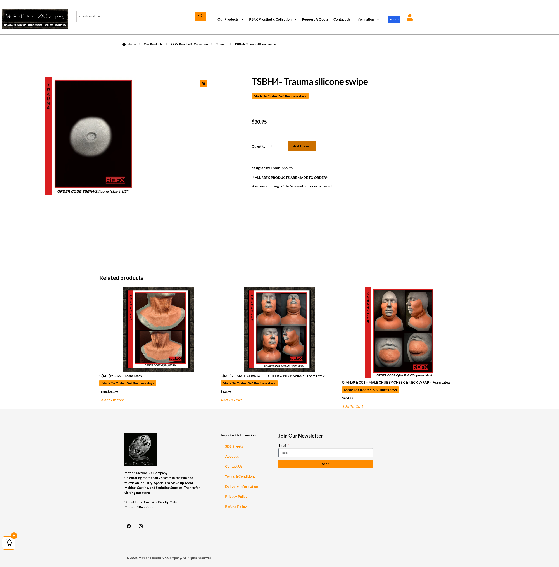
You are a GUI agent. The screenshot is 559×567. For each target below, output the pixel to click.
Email (282, 445)
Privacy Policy (236, 496)
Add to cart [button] (231, 400)
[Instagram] (140, 526)
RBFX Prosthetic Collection (270, 19)
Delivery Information (241, 486)
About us (232, 456)
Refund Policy (236, 506)
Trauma (221, 44)
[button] (203, 83)
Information (364, 19)
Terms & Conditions (240, 476)
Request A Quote (315, 19)
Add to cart (302, 146)
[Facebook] (128, 526)
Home (132, 44)
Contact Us (342, 19)
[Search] (200, 16)
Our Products (228, 19)
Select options (112, 400)
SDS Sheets (234, 446)
